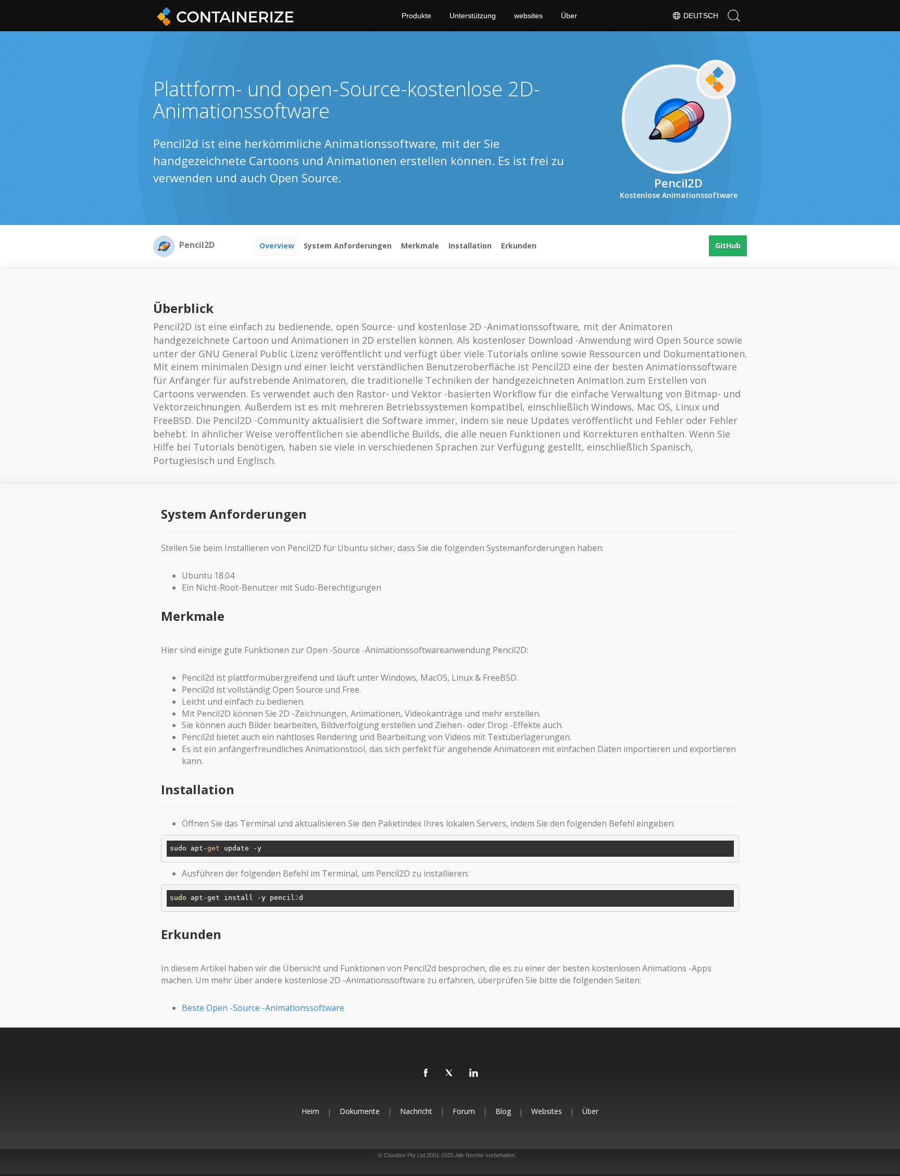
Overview (276, 246)
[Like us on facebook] (426, 1073)
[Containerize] (223, 16)
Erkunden (518, 246)
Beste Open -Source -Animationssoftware (263, 1008)
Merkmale (420, 246)
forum (464, 1111)
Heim (310, 1111)
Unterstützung (472, 15)
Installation (470, 246)
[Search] (734, 15)
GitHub (728, 246)
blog (503, 1111)
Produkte (416, 15)
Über (569, 15)
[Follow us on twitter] (450, 1073)
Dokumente (360, 1111)
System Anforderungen (348, 246)
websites (528, 15)
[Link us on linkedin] (474, 1073)
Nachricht (416, 1111)
